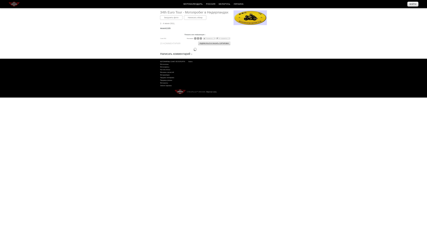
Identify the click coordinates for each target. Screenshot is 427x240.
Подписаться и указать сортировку (214, 43)
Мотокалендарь (193, 4)
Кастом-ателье (165, 69)
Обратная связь (211, 92)
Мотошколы (164, 83)
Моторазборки (165, 75)
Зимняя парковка (166, 85)
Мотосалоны (164, 64)
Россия (210, 4)
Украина (239, 4)
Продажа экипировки (167, 77)
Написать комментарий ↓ (176, 53)
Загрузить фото (171, 17)
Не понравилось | (224, 38)
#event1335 (165, 28)
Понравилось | (210, 38)
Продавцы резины (166, 80)
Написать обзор (195, 17)
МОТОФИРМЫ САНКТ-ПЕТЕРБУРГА (172, 61)
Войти (412, 4)
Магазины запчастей (167, 72)
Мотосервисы (164, 67)
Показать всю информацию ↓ (195, 34)
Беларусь (224, 4)
